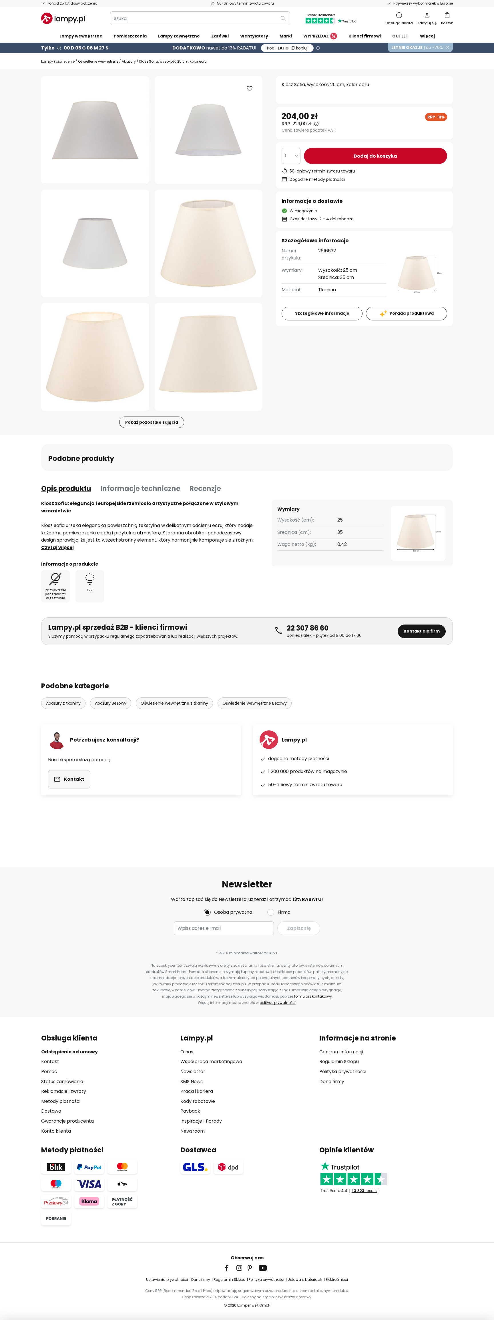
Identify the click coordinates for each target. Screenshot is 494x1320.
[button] (95, 244)
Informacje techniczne (140, 488)
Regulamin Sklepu (339, 1061)
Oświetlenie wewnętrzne (98, 61)
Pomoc (49, 1071)
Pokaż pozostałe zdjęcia (151, 422)
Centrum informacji (341, 1052)
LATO (287, 48)
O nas (186, 1052)
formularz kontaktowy (313, 996)
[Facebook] (230, 1268)
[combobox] (200, 18)
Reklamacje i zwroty (63, 1091)
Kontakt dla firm (422, 631)
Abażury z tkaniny (63, 703)
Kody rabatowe (197, 1101)
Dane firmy (331, 1081)
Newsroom (192, 1131)
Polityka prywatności (342, 1071)
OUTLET (400, 36)
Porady (214, 1121)
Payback (190, 1111)
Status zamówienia (62, 1081)
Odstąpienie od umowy (69, 1052)
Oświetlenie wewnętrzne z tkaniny (174, 703)
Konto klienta (56, 1131)
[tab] (66, 488)
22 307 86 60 (307, 628)
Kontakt (50, 1061)
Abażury (129, 61)
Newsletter (192, 1071)
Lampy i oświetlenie (58, 61)
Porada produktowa (412, 313)
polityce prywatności (278, 1002)
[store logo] (63, 18)
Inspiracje (191, 1121)
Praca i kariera (196, 1091)
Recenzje (205, 488)
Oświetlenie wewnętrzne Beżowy (254, 703)
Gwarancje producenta (67, 1121)
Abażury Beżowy (110, 703)
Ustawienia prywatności (167, 1279)
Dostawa (51, 1111)
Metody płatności (60, 1101)
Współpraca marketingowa (211, 1061)
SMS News (191, 1081)
